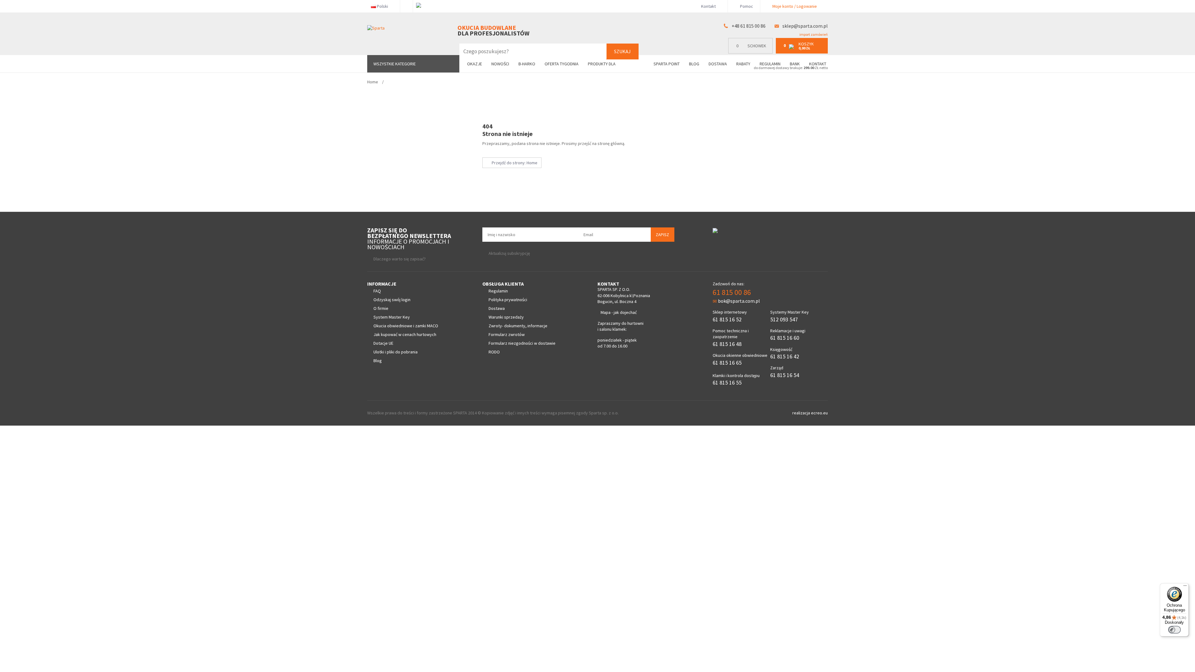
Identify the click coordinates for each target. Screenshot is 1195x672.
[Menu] (1185, 587)
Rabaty (743, 64)
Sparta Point (667, 64)
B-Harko (526, 64)
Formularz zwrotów (507, 334)
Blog (694, 64)
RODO (494, 352)
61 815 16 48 (727, 344)
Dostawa (718, 64)
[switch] (1174, 629)
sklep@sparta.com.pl (805, 26)
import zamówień (813, 34)
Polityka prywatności (508, 299)
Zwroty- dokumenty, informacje (518, 326)
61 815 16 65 (727, 362)
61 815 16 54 (784, 375)
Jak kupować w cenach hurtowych (404, 334)
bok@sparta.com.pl (739, 301)
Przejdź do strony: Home (513, 163)
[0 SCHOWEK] (752, 52)
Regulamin (770, 64)
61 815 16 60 (784, 337)
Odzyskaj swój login (391, 299)
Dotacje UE (383, 343)
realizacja (801, 413)
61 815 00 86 (732, 292)
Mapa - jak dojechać (619, 312)
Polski (382, 6)
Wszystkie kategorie (394, 64)
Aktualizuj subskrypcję (509, 253)
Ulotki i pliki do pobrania (395, 352)
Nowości (500, 64)
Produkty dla (602, 64)
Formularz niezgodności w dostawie (522, 343)
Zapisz (662, 234)
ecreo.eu (819, 413)
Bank (795, 64)
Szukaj (622, 51)
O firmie (380, 308)
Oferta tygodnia (562, 64)
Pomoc (746, 6)
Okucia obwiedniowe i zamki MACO (405, 326)
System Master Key (391, 317)
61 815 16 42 (784, 356)
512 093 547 (784, 319)
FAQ (377, 291)
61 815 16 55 (727, 382)
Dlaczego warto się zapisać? (399, 259)
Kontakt (708, 6)
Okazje (474, 64)
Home (372, 82)
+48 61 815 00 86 (749, 26)
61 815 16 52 (727, 319)
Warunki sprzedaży (506, 317)
